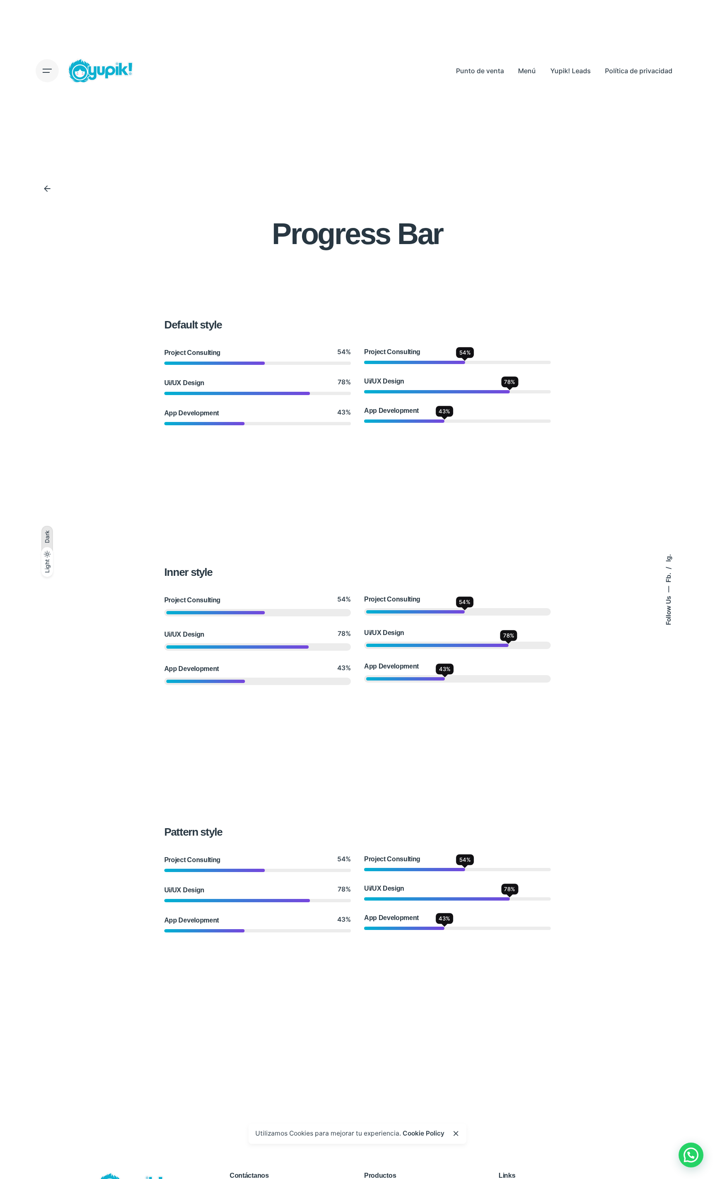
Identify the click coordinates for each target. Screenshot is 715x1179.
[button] (691, 1155)
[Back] (47, 188)
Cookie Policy (423, 1133)
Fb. (668, 576)
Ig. (668, 558)
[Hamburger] (47, 70)
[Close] (456, 1133)
